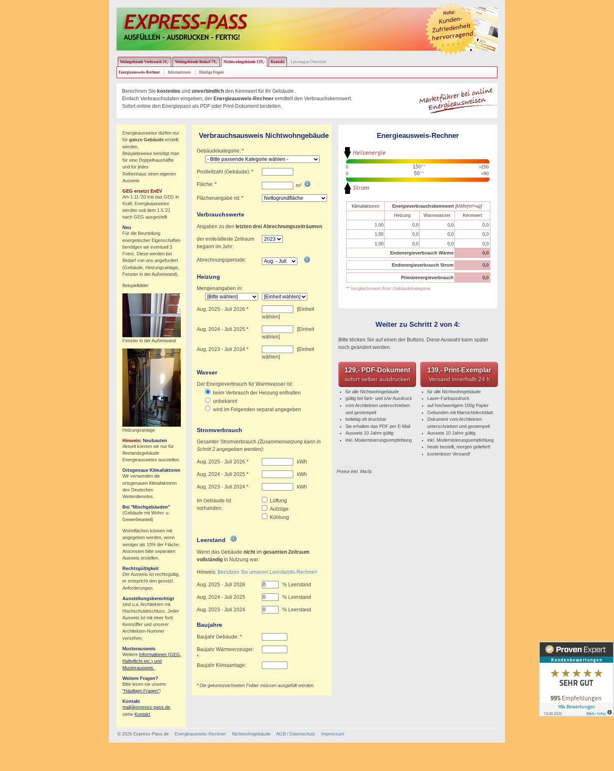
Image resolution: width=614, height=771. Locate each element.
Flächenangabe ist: (220, 198)
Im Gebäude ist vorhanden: (214, 504)
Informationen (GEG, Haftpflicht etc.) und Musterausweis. (151, 661)
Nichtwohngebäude (251, 733)
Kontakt (142, 714)
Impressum (332, 733)
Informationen (179, 72)
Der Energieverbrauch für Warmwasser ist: (245, 384)
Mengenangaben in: (220, 288)
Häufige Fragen (211, 72)
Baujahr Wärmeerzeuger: (225, 653)
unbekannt (225, 401)
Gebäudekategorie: (220, 151)
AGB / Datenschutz (295, 733)
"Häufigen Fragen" (141, 690)
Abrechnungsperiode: (221, 260)
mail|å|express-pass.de (146, 707)
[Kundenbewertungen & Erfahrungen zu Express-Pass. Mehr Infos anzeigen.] (576, 679)
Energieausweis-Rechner (200, 733)
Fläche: (207, 184)
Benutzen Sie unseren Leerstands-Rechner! (267, 572)
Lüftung (278, 501)
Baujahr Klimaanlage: (221, 665)
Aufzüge (279, 509)
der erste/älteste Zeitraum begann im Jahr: (225, 242)
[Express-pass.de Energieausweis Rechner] (184, 27)
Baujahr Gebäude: (219, 637)
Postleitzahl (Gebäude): (225, 172)
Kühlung (279, 517)
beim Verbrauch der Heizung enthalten (257, 393)
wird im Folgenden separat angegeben (257, 409)
